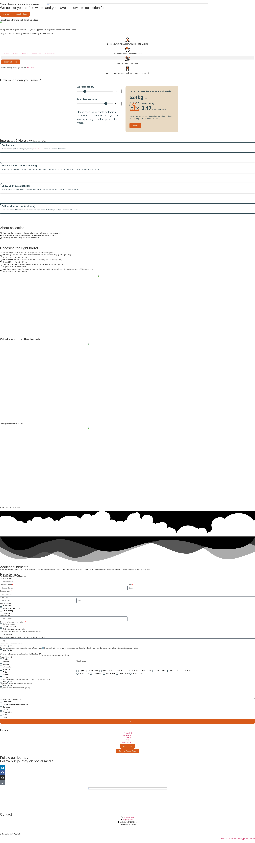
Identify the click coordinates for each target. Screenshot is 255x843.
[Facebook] (2, 772)
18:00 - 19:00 (110, 673)
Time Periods (81, 661)
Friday (5, 672)
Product (5, 54)
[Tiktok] (2, 782)
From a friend (7, 712)
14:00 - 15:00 (173, 671)
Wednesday (7, 667)
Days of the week (6, 657)
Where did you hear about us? (10, 700)
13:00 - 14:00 (160, 671)
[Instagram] (2, 777)
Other (5, 717)
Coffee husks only (9, 626)
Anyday (5, 659)
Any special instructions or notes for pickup (15, 688)
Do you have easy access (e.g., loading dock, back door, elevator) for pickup (27, 679)
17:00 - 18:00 (97, 673)
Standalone (7, 605)
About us (25, 54)
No (11, 646)
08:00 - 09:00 (94, 671)
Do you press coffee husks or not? (12, 644)
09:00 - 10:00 (107, 671)
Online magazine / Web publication (15, 704)
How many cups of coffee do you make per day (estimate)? (20, 631)
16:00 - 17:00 (84, 673)
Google (5, 709)
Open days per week (87, 99)
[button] (127, 58)
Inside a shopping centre (11, 608)
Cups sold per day (85, 87)
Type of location (6, 603)
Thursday (6, 669)
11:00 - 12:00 (133, 671)
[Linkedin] (2, 767)
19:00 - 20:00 (123, 673)
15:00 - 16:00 (186, 671)
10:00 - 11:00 (120, 671)
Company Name (6, 578)
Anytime (82, 671)
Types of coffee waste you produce (12, 622)
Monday (6, 662)
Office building (8, 611)
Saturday (6, 675)
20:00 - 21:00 (137, 673)
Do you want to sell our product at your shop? (16, 684)
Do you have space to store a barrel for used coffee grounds (69, 648)
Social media (7, 702)
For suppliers (36, 54)
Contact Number (6, 585)
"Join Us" (36, 149)
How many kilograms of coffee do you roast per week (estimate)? (22, 637)
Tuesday (6, 664)
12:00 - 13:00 (146, 671)
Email (130, 585)
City (78, 597)
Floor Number (5, 615)
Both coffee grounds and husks (14, 629)
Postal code (4, 597)
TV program (7, 707)
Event (5, 715)
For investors (50, 54)
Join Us (135, 125)
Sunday (5, 677)
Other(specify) (8, 613)
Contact (15, 54)
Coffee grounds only (10, 624)
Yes (4, 646)
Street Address (5, 591)
